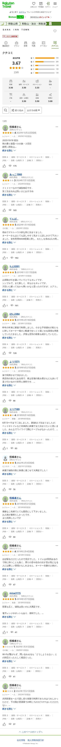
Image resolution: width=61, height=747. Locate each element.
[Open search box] (5, 110)
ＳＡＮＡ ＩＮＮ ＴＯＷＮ (15, 29)
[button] (12, 128)
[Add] (55, 31)
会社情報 (21, 740)
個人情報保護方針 (36, 740)
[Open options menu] (57, 127)
